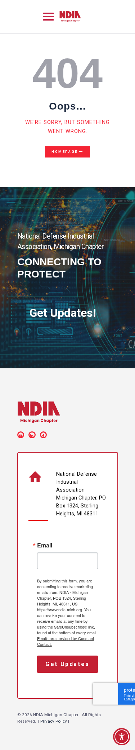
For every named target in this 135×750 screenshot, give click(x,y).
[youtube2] (22, 435)
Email (44, 545)
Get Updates (67, 664)
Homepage (64, 152)
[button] (48, 16)
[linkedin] (33, 435)
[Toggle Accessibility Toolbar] (122, 737)
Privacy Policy (53, 721)
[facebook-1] (44, 435)
